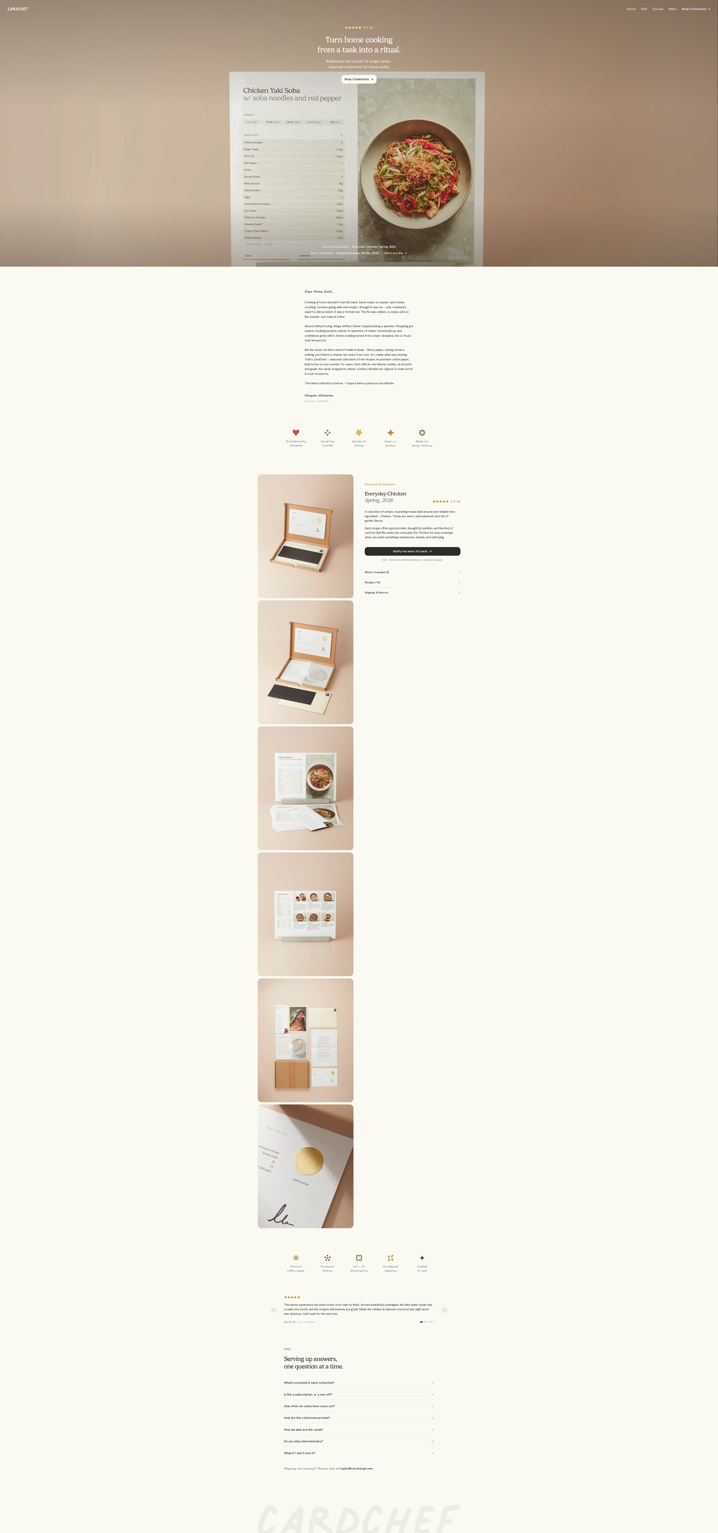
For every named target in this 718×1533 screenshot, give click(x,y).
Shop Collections (694, 9)
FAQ (644, 9)
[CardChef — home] (18, 9)
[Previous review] (274, 1310)
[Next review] (445, 1310)
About (631, 9)
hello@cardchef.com (356, 1468)
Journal (657, 9)
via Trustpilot (306, 1322)
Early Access (393, 253)
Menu (673, 9)
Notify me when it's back (410, 551)
